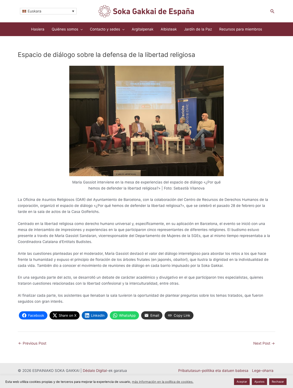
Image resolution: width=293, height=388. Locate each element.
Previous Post (32, 343)
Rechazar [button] (278, 381)
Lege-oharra (262, 370)
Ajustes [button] (259, 381)
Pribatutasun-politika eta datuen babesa (213, 370)
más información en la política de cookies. (162, 382)
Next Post (264, 343)
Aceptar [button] (242, 381)
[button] (272, 11)
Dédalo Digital (95, 370)
